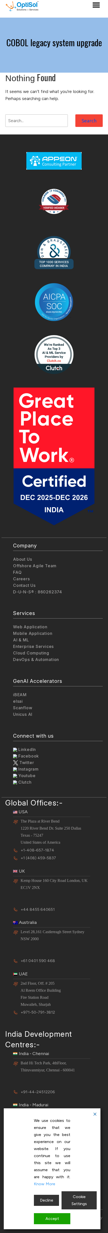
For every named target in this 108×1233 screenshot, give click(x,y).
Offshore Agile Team (35, 565)
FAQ (17, 572)
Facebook (28, 755)
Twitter (26, 762)
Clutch (24, 782)
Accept (52, 1218)
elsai (18, 701)
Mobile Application (32, 633)
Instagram (28, 769)
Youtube (26, 775)
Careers (21, 578)
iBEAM (20, 694)
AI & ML (21, 639)
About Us (22, 559)
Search (89, 120)
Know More (44, 1183)
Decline (46, 1200)
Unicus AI (22, 714)
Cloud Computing (31, 652)
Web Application (30, 626)
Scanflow (22, 707)
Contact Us (24, 585)
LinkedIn (26, 749)
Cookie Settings (79, 1200)
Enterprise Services (33, 646)
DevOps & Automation (36, 659)
